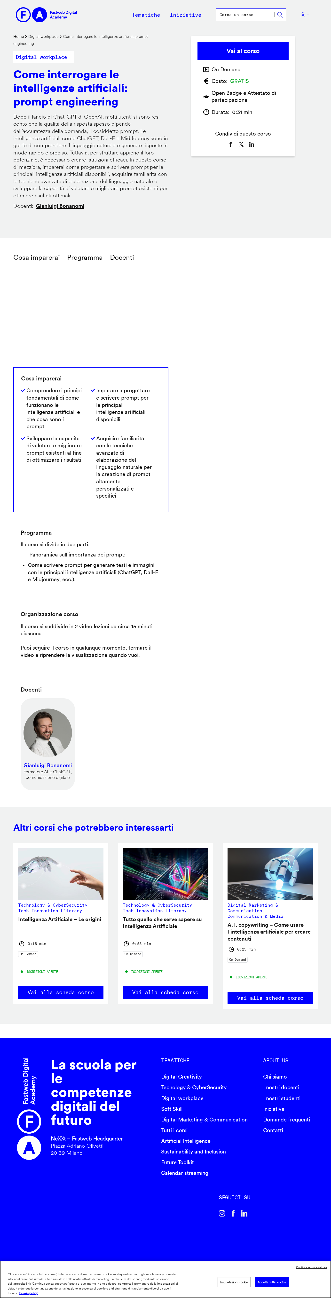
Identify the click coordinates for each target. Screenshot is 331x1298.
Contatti (273, 1130)
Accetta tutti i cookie (272, 1282)
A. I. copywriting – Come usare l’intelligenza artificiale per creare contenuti (269, 932)
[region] (165, 1279)
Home (18, 36)
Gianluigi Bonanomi (60, 206)
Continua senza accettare (311, 1267)
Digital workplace (43, 36)
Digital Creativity (181, 1076)
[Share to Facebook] (230, 144)
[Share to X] (241, 144)
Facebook (233, 1213)
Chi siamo (275, 1076)
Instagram (222, 1213)
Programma (85, 257)
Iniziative (273, 1109)
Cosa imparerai (36, 257)
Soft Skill (171, 1109)
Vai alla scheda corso (61, 992)
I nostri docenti (281, 1087)
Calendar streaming (184, 1173)
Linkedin (244, 1213)
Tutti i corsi (174, 1130)
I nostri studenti (281, 1098)
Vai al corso (243, 51)
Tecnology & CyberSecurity (194, 1087)
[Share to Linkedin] (251, 144)
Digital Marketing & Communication (204, 1119)
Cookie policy (28, 1293)
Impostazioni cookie (234, 1282)
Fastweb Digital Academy (29, 1109)
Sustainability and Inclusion (193, 1151)
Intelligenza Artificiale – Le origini (59, 919)
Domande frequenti (286, 1119)
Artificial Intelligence (186, 1141)
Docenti (122, 257)
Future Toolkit (177, 1162)
